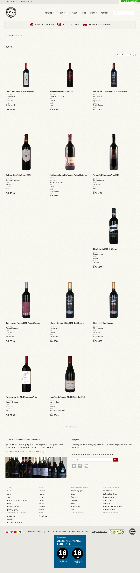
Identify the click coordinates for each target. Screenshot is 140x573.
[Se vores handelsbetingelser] (70, 551)
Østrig (41, 513)
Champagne (75, 500)
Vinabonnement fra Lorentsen (16, 513)
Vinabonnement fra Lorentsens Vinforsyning (29, 451)
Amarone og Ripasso (77, 491)
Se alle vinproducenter (110, 513)
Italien (41, 497)
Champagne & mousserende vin (16, 500)
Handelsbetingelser (12, 2)
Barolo (73, 494)
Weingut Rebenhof (109, 509)
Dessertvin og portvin (13, 506)
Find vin (8, 491)
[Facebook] (79, 467)
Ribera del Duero (76, 506)
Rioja (72, 509)
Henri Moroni (107, 503)
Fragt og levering (26, 2)
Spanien (41, 503)
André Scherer (107, 491)
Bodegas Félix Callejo (110, 494)
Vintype (13, 35)
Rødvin (8, 494)
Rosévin (8, 503)
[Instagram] (85, 467)
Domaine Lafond (108, 500)
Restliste (9, 519)
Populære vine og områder (80, 487)
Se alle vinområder (77, 513)
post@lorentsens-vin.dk (99, 532)
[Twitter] (73, 467)
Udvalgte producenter (111, 487)
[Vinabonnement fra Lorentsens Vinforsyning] (36, 476)
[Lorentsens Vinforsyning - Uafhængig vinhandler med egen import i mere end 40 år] (10, 12)
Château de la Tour (109, 497)
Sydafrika (42, 506)
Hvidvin (8, 497)
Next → (74, 427)
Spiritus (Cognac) (12, 509)
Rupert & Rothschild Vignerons (113, 506)
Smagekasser (11, 516)
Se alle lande (43, 516)
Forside (7, 35)
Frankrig (41, 494)
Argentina (42, 491)
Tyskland (41, 509)
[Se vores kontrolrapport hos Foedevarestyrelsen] (117, 532)
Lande (41, 487)
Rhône (73, 503)
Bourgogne (74, 497)
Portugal (41, 500)
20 (70, 427)
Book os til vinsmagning (14, 522)
